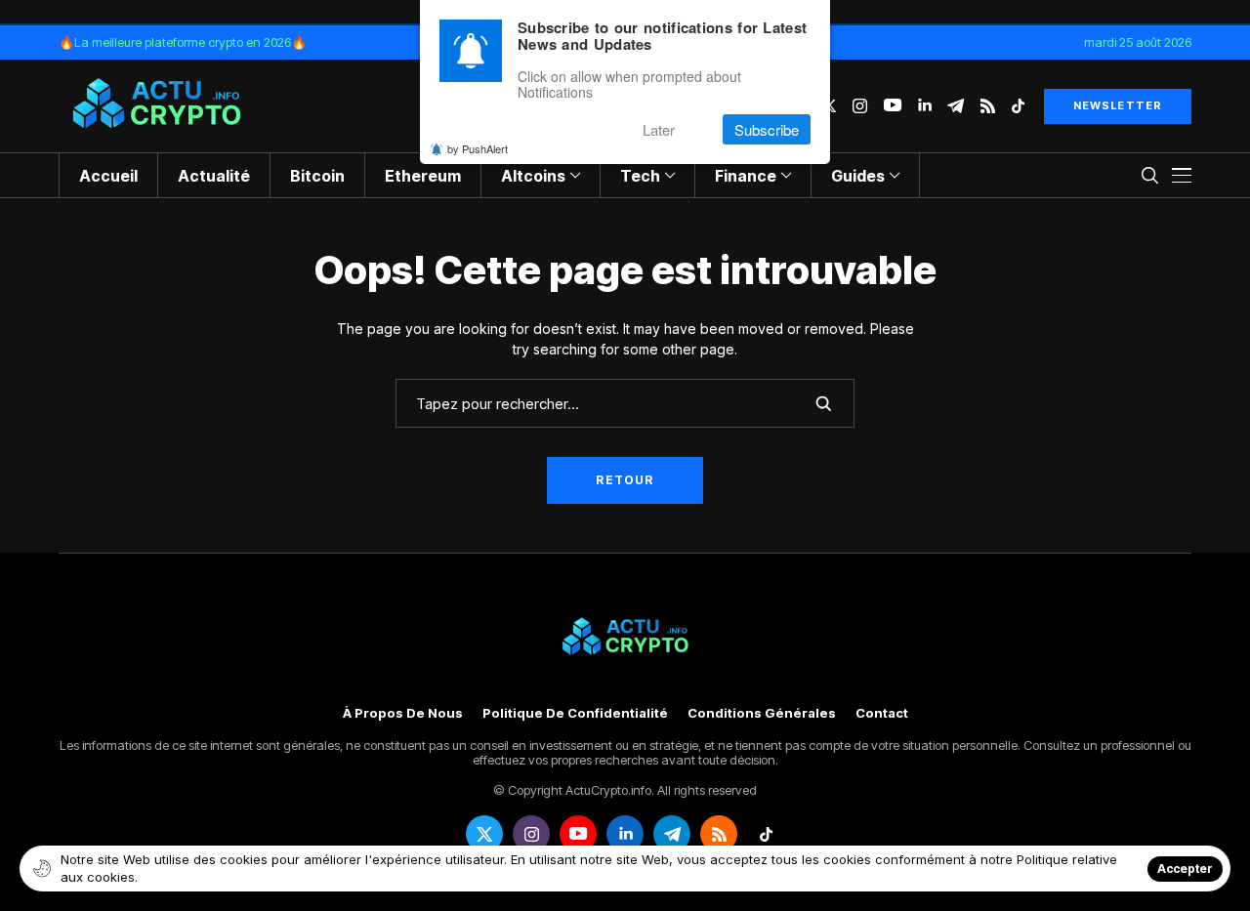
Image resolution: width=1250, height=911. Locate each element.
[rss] (987, 106)
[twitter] (484, 833)
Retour (624, 480)
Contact (881, 713)
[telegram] (955, 106)
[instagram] (860, 106)
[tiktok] (1018, 106)
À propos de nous (403, 713)
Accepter (1185, 868)
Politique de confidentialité (575, 713)
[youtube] (892, 106)
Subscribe (766, 129)
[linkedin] (924, 106)
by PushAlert (477, 148)
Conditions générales (762, 713)
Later (659, 129)
